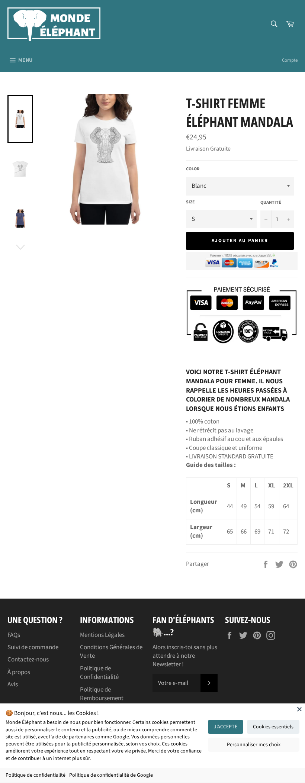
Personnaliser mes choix (253, 744)
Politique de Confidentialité (99, 673)
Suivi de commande (32, 647)
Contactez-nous (28, 659)
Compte (290, 60)
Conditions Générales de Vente (111, 651)
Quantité (270, 203)
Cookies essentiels (273, 727)
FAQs (13, 635)
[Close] (299, 709)
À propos (18, 672)
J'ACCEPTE (225, 727)
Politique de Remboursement (101, 694)
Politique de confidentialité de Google (111, 775)
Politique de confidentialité (35, 775)
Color (192, 169)
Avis (12, 684)
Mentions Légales (102, 635)
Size (190, 202)
